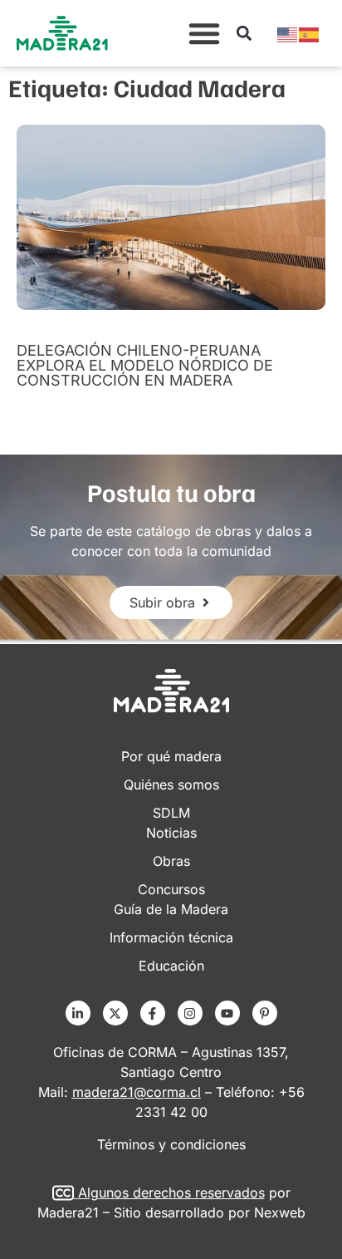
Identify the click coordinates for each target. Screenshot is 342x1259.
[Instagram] (190, 1013)
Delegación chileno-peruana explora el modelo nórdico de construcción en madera (145, 365)
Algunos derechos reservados (171, 1192)
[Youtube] (227, 1013)
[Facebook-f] (152, 1013)
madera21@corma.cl (136, 1092)
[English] (288, 33)
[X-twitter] (115, 1013)
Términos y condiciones (171, 1144)
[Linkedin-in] (78, 1013)
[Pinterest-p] (264, 1013)
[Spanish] (309, 33)
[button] (204, 33)
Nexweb (279, 1212)
